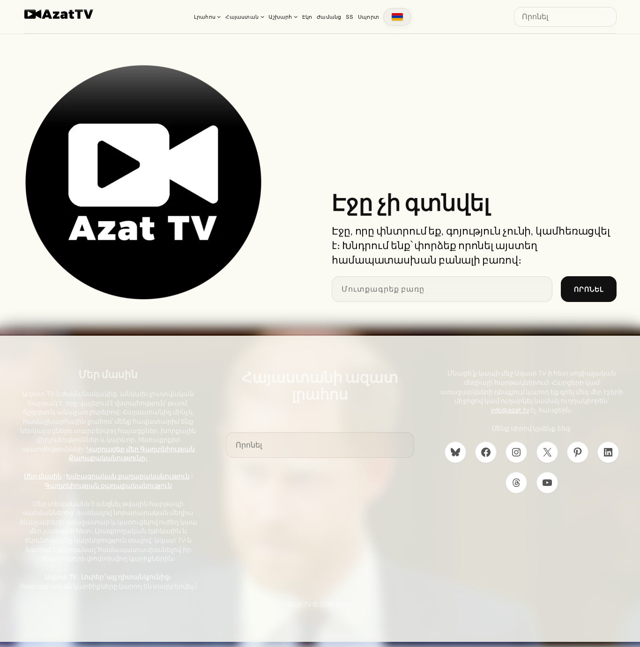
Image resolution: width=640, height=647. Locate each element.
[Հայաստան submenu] (262, 16)
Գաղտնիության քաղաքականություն (108, 485)
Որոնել (588, 289)
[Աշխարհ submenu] (296, 16)
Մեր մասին (43, 475)
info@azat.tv (510, 409)
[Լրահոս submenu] (219, 16)
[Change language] (397, 17)
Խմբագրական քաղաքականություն (127, 475)
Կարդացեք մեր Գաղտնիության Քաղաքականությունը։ (132, 453)
